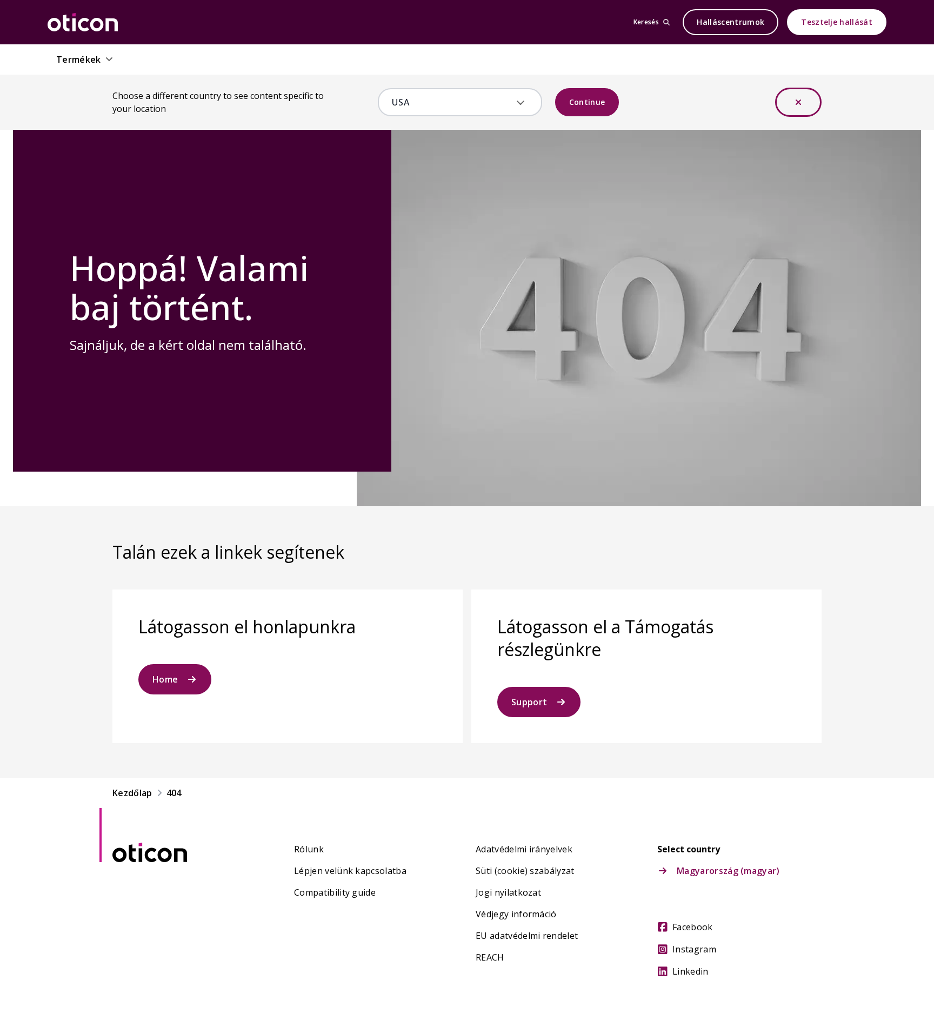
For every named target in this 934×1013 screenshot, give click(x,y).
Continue (587, 102)
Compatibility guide (335, 892)
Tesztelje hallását (836, 22)
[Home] (83, 22)
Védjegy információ (516, 914)
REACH (490, 957)
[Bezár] (798, 102)
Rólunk (309, 849)
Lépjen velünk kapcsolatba (350, 871)
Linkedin (690, 971)
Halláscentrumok (730, 22)
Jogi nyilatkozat (508, 892)
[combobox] (452, 102)
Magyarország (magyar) (728, 871)
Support (529, 702)
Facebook (692, 927)
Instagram (694, 949)
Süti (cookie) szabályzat (525, 871)
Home (165, 679)
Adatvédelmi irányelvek (524, 849)
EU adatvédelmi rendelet (527, 936)
